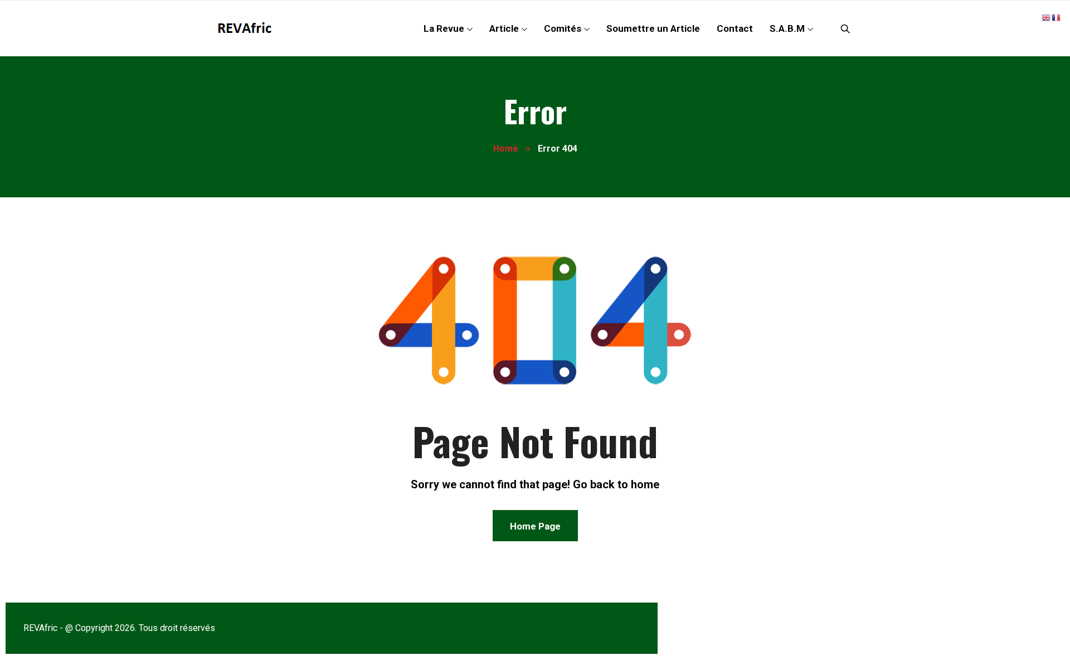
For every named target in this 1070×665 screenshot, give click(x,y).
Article (504, 28)
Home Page (535, 526)
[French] (1057, 17)
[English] (1047, 17)
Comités (562, 28)
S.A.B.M (787, 28)
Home (505, 148)
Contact (735, 28)
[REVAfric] (247, 29)
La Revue (444, 28)
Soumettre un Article (653, 28)
